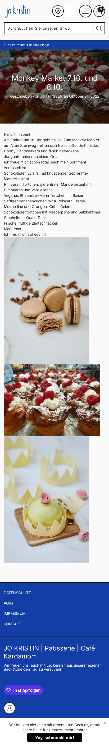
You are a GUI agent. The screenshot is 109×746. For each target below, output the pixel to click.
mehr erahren (76, 729)
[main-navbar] (85, 11)
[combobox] (48, 28)
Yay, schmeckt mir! (54, 737)
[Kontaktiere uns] (58, 11)
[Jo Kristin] (17, 11)
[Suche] (99, 28)
